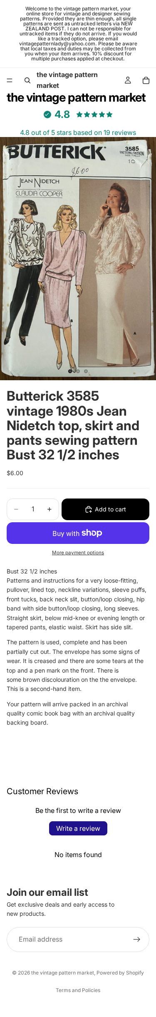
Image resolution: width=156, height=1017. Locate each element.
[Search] (27, 80)
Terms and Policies (78, 990)
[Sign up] (137, 939)
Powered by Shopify (120, 973)
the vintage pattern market (62, 973)
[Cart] (146, 80)
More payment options (78, 553)
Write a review (78, 828)
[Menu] (9, 80)
